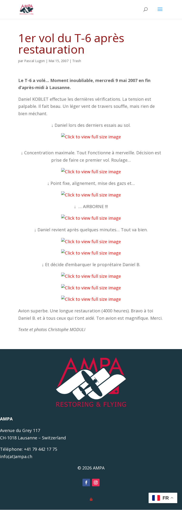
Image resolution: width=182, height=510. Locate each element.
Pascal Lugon (34, 61)
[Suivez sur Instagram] (96, 482)
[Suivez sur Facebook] (86, 482)
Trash (76, 61)
